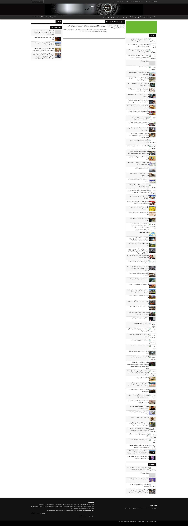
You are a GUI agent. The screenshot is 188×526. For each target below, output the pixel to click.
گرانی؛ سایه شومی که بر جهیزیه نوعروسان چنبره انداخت (138, 262)
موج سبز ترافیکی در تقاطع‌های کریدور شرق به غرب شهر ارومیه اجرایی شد (139, 424)
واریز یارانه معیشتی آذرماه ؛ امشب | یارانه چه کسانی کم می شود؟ (138, 396)
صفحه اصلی (154, 2)
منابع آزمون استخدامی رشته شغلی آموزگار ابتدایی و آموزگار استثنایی (138, 45)
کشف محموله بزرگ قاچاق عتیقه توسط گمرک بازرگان (139, 274)
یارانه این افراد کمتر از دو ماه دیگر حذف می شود (139, 335)
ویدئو (113, 2)
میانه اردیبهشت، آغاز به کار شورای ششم (139, 479)
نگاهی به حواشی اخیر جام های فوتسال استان (139, 112)
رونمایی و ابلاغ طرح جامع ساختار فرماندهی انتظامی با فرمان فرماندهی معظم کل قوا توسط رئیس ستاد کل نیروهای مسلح (138, 365)
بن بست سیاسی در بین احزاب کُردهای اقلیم (139, 158)
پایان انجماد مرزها (144, 232)
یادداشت (135, 2)
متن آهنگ (43, 513)
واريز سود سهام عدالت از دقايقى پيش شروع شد (139, 219)
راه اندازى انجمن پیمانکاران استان (140, 318)
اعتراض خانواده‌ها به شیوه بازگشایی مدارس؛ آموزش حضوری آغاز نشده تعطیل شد (138, 385)
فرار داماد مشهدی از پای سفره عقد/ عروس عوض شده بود (138, 129)
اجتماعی (130, 2)
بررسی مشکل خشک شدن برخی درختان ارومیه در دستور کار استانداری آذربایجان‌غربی (43, 49)
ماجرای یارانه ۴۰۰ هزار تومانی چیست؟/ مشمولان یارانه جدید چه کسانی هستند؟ (138, 101)
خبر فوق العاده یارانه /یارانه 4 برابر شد (139, 440)
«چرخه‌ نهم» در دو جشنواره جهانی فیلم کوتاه (44, 38)
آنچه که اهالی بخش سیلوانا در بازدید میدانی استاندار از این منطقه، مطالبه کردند (138, 152)
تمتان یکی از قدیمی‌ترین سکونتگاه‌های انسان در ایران (139, 175)
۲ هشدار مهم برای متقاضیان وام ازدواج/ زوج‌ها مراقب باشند (139, 186)
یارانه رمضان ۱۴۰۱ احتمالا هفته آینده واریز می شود (138, 180)
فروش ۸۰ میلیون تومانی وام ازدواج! (140, 357)
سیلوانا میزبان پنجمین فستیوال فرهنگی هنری (139, 123)
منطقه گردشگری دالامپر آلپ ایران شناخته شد (138, 244)
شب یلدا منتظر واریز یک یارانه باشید (139, 340)
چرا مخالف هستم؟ (144, 67)
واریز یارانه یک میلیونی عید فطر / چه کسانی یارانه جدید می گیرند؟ (139, 118)
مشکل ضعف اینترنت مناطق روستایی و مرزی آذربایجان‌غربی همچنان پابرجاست (139, 239)
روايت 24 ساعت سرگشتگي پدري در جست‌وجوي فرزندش (139, 407)
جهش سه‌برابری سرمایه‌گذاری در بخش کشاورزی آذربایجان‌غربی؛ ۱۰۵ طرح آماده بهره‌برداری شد (44, 33)
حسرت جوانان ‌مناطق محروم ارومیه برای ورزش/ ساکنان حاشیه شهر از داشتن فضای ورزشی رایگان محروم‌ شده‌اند (138, 251)
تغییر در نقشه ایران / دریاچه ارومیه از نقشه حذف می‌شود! (44, 44)
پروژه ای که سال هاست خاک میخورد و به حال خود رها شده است (138, 79)
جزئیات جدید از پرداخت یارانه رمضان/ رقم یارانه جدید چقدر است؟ (138, 163)
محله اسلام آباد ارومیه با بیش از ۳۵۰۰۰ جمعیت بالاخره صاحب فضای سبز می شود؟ (138, 452)
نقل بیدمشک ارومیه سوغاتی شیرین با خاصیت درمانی (139, 208)
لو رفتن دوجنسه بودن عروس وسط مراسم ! (138, 146)
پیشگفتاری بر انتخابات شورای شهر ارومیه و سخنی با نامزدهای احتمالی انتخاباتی (138, 469)
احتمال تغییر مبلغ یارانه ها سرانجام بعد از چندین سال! (138, 96)
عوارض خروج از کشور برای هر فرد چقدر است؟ (139, 352)
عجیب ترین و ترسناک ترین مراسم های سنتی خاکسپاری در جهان (139, 313)
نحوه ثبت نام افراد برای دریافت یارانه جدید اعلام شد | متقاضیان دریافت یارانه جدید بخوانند (138, 373)
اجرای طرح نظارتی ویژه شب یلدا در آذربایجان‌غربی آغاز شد (87, 26)
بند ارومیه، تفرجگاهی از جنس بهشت (139, 279)
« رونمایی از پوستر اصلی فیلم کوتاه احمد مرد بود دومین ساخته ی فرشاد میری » (138, 57)
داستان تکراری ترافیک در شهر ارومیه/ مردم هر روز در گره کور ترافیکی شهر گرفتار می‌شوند (138, 269)
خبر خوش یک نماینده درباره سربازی (140, 417)
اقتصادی (126, 2)
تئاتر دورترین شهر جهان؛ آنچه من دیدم (139, 307)
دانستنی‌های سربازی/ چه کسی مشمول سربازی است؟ (139, 390)
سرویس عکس (119, 2)
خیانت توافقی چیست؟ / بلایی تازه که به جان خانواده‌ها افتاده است (138, 90)
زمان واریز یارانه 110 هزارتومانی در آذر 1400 (139, 435)
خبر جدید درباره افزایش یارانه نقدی (140, 346)
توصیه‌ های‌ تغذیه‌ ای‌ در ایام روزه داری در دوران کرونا (138, 197)
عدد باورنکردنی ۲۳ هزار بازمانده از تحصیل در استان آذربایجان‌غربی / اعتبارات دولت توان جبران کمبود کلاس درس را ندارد (43, 56)
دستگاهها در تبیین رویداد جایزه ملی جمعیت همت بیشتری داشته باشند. (140, 40)
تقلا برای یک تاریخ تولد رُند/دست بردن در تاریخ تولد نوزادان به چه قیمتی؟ (138, 191)
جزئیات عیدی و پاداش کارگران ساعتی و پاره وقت (138, 302)
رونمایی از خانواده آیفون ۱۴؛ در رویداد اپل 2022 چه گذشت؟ (138, 51)
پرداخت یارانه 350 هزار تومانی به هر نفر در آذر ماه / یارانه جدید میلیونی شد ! (138, 429)
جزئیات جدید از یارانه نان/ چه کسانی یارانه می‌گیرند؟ (138, 107)
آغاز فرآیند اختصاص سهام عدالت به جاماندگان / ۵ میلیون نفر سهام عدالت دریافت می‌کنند (139, 136)
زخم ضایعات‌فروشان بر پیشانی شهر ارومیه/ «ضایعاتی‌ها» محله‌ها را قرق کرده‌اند (138, 291)
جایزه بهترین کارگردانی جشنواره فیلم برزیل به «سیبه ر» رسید (138, 84)
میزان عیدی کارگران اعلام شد (141, 323)
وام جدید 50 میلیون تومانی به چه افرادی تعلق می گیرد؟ (138, 330)
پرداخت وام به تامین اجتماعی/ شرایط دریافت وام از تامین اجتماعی (139, 446)
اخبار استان (141, 2)
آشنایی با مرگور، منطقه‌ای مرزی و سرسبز (139, 284)
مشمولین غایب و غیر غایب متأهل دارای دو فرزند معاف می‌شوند (138, 256)
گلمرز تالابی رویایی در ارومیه (142, 168)
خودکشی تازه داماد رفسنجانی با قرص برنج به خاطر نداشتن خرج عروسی (138, 457)
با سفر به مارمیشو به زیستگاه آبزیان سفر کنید (139, 296)
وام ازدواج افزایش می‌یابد (142, 377)
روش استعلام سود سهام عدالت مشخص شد (139, 214)
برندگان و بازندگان (144, 61)
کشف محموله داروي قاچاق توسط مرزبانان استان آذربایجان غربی (138, 402)
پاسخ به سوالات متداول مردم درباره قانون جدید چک (138, 73)
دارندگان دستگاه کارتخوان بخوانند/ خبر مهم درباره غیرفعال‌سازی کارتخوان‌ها (138, 202)
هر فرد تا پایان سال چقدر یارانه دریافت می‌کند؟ (139, 413)
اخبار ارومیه (147, 2)
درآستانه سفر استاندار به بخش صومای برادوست (139, 141)
